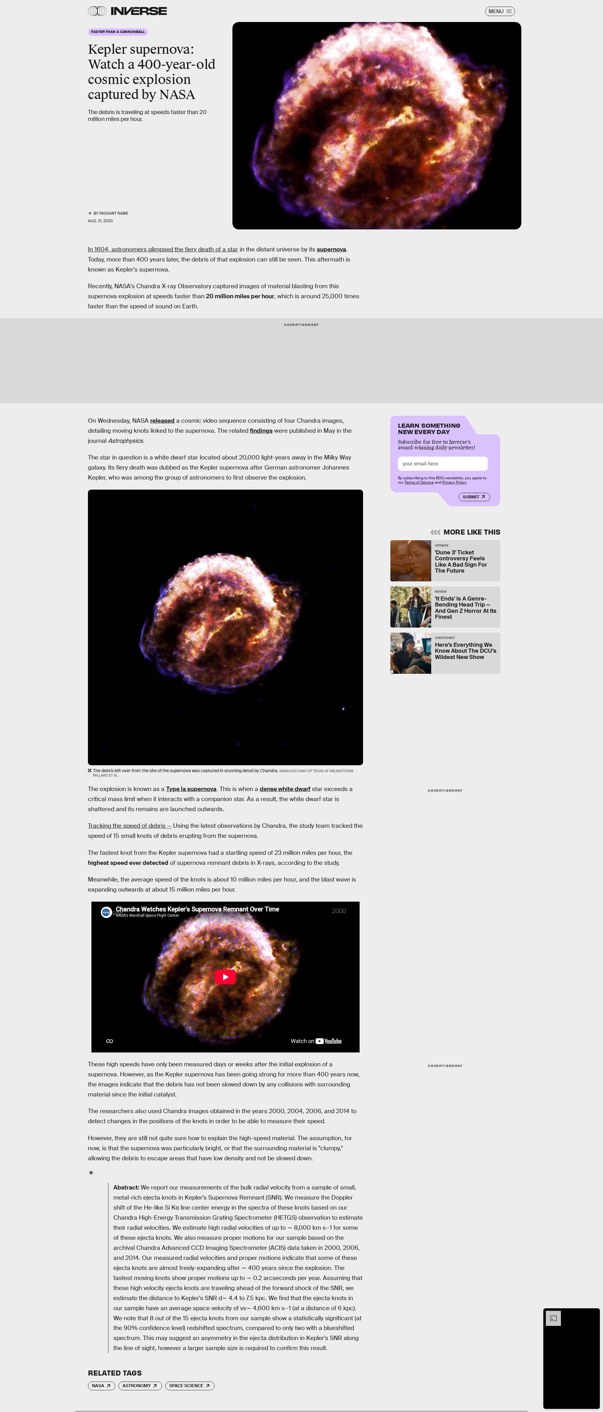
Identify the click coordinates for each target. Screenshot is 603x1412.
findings (261, 431)
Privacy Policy (454, 482)
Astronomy (136, 1385)
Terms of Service (419, 482)
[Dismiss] (593, 1314)
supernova (331, 249)
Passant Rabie (113, 213)
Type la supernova (191, 789)
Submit (471, 497)
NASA (98, 1385)
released (162, 421)
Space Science (186, 1385)
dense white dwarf (285, 789)
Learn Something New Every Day (429, 428)
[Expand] (550, 1314)
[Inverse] (139, 11)
